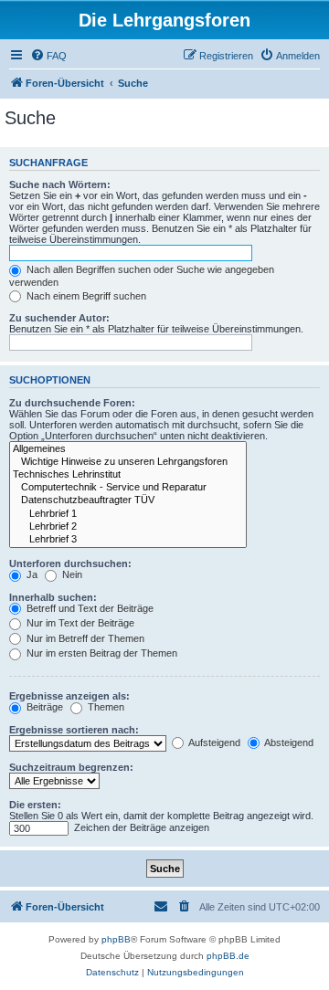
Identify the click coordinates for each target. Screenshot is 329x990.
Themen (104, 706)
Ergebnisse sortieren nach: (74, 729)
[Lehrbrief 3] (128, 539)
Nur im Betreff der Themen (84, 638)
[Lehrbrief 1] (128, 514)
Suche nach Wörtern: (60, 184)
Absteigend (287, 742)
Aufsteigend (213, 742)
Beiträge (43, 706)
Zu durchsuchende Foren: (72, 402)
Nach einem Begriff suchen (85, 295)
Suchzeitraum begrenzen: (71, 767)
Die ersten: (35, 804)
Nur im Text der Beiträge (79, 622)
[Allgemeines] (128, 449)
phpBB (116, 939)
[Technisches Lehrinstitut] (128, 475)
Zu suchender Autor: (59, 317)
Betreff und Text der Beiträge (89, 608)
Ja (30, 574)
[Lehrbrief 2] (128, 527)
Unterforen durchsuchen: (70, 563)
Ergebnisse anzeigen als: (69, 695)
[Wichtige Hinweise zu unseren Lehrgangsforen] (128, 462)
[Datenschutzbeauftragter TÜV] (128, 500)
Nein (70, 574)
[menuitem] (48, 56)
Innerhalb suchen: (53, 597)
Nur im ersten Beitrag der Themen (100, 653)
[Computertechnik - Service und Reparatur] (128, 487)
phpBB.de (228, 956)
